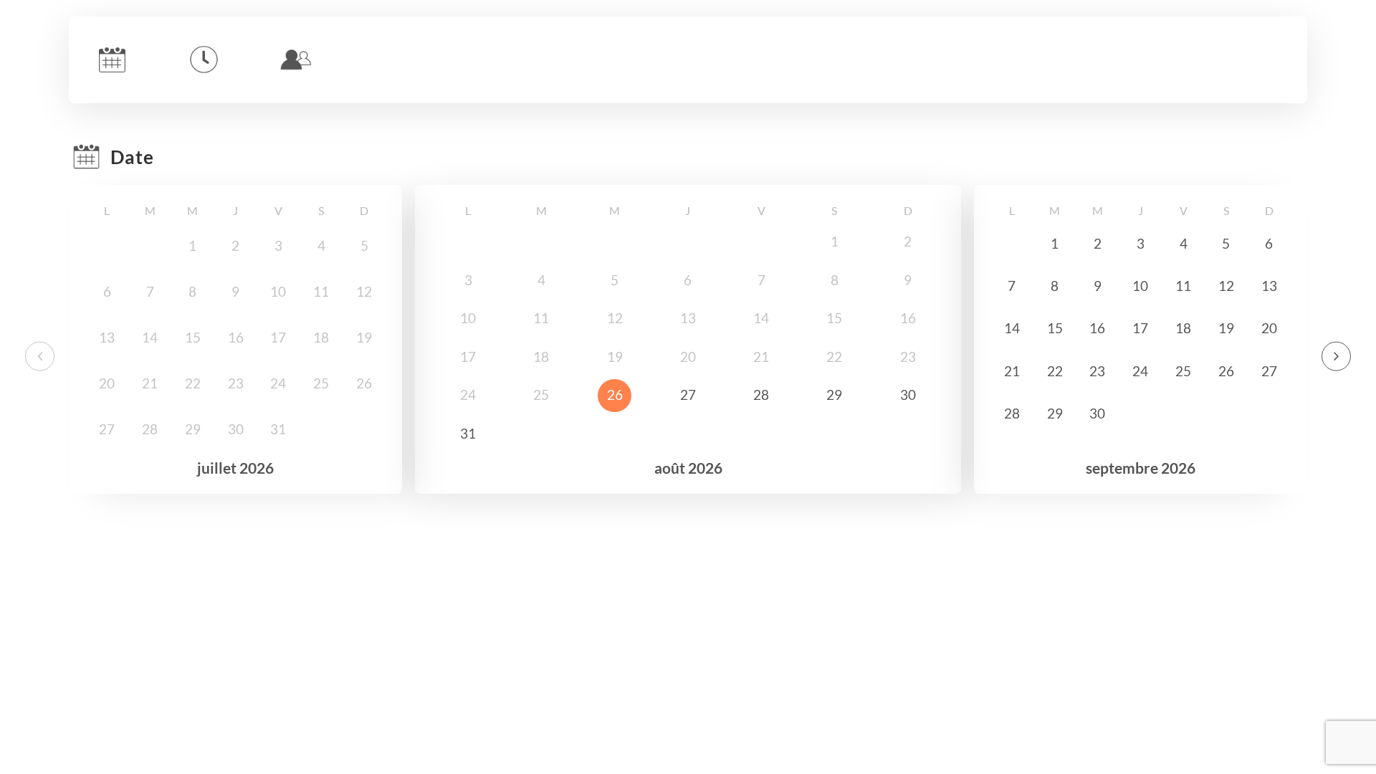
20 (1269, 328)
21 (1012, 371)
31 (468, 433)
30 (908, 395)
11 (1183, 286)
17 (1140, 328)
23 (1097, 371)
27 (688, 395)
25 (1183, 371)
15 (1055, 328)
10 (1140, 286)
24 (1140, 371)
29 (834, 395)
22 (1055, 371)
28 (761, 395)
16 (1097, 328)
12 (1226, 286)
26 (615, 395)
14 (1012, 328)
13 (1269, 286)
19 (1226, 328)
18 (1183, 328)
